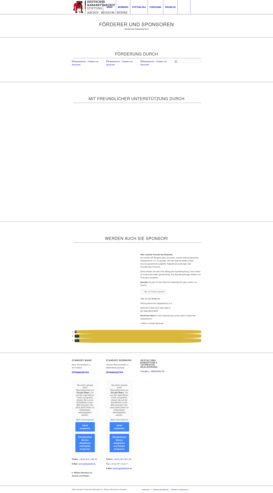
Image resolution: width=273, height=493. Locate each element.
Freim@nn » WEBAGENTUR (152, 371)
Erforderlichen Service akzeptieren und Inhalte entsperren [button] (85, 443)
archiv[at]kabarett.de (86, 463)
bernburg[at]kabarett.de (122, 468)
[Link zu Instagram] (199, 7)
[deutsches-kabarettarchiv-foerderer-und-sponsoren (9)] (91, 213)
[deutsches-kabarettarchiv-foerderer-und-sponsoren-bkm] (85, 64)
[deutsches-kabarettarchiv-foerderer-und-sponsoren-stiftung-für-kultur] (119, 64)
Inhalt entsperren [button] (85, 427)
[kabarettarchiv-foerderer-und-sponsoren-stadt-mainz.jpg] (153, 64)
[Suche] (184, 7)
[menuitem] (109, 7)
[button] (75, 332)
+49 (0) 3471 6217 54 (122, 459)
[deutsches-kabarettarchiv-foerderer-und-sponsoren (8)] (91, 183)
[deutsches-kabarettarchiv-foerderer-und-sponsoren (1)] (137, 154)
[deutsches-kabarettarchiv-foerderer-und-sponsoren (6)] (182, 213)
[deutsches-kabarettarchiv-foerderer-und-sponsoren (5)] (91, 125)
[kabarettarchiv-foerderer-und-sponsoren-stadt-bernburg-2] (188, 62)
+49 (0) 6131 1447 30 (88, 459)
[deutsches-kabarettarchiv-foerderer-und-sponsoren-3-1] (182, 154)
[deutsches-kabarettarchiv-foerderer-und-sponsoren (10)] (137, 125)
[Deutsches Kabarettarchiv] (100, 7)
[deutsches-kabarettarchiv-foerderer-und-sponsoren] (137, 213)
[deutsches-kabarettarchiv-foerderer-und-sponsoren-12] (182, 125)
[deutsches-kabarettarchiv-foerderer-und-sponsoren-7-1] (91, 154)
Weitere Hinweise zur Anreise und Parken (82, 474)
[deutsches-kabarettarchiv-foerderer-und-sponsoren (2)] (182, 183)
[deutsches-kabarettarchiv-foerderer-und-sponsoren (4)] (137, 183)
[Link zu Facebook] (195, 7)
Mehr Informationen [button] (85, 419)
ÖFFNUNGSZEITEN (80, 372)
